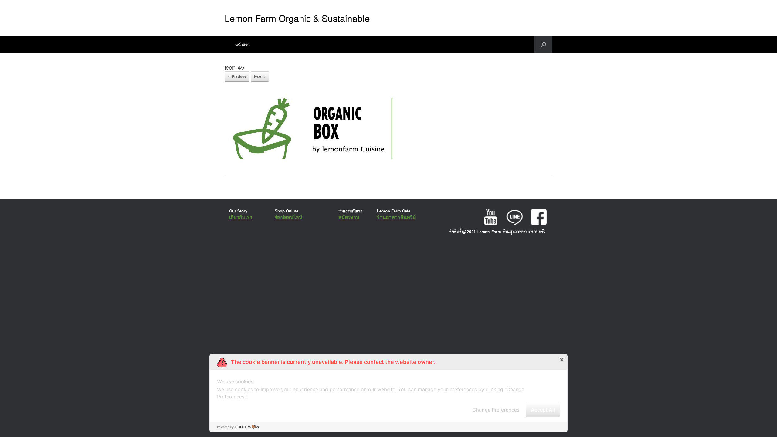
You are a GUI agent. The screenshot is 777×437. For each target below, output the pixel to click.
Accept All (543, 410)
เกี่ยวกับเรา (240, 216)
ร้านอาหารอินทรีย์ (396, 216)
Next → (260, 76)
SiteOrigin (384, 253)
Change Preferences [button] (496, 410)
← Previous (237, 76)
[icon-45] (312, 160)
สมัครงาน (348, 216)
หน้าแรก (242, 44)
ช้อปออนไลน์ (288, 216)
